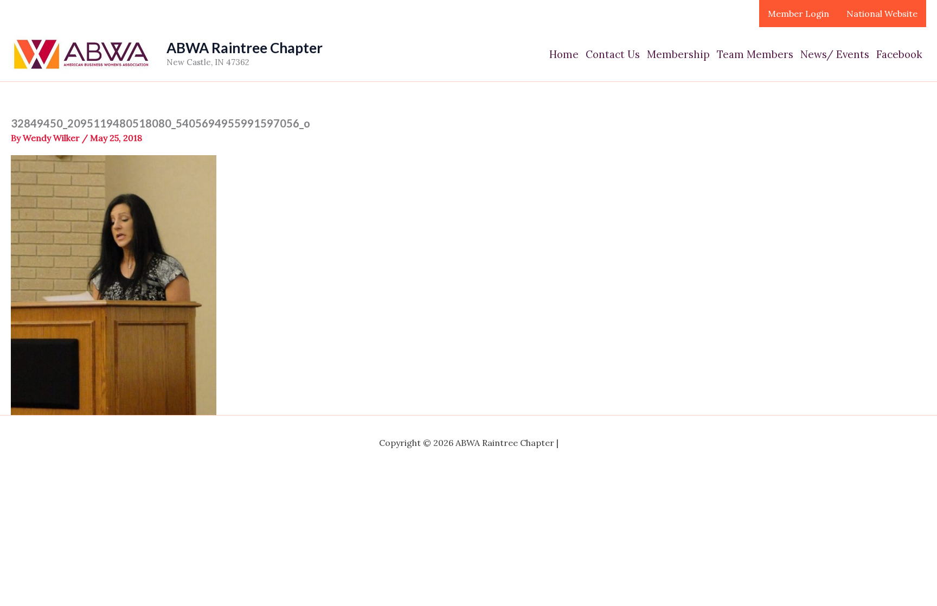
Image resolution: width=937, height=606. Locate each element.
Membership (678, 54)
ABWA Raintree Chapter (244, 47)
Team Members (755, 54)
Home (564, 54)
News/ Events (834, 54)
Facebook (899, 54)
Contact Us (613, 54)
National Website (881, 13)
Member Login (798, 13)
